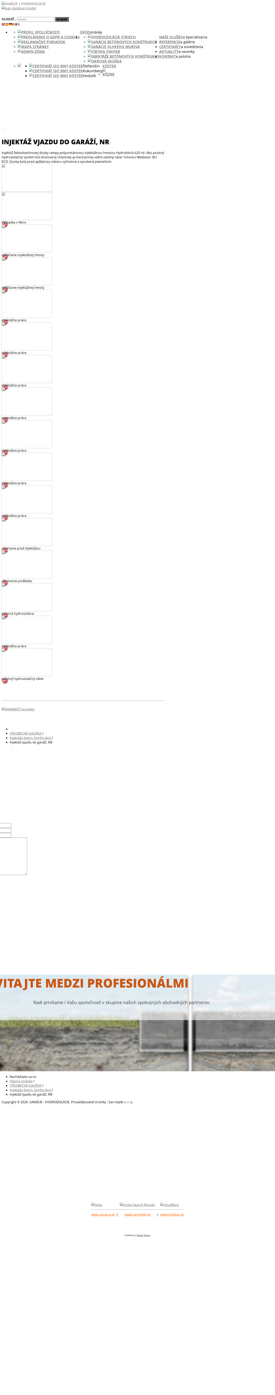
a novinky (187, 51)
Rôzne (108, 74)
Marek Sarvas (143, 1235)
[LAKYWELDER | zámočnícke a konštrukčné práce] (110, 9)
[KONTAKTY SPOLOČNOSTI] (83, 709)
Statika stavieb (105, 51)
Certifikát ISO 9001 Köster (58, 66)
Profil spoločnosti (40, 32)
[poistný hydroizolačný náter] (27, 675)
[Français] (18, 24)
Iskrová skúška (106, 61)
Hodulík (89, 75)
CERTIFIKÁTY (170, 46)
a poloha (183, 56)
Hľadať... (9, 19)
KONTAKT (167, 56)
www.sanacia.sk (103, 1214)
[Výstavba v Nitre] (27, 219)
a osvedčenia (192, 46)
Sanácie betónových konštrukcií (124, 41)
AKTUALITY (169, 51)
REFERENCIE (169, 41)
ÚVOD (85, 32)
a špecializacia (195, 37)
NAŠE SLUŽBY (171, 37)
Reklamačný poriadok (43, 41)
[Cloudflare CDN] (169, 1205)
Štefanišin (91, 66)
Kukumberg (92, 70)
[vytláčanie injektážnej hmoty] (27, 251)
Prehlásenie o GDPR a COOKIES (50, 37)
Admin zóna (33, 51)
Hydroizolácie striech (113, 37)
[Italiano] (14, 24)
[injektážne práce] (27, 316)
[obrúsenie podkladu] (27, 577)
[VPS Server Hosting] (137, 1205)
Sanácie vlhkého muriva (115, 46)
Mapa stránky (35, 46)
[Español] (7, 24)
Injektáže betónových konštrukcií (125, 56)
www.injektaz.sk (172, 1214)
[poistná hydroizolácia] (27, 610)
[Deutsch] (10, 24)
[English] (3, 24)
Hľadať (62, 19)
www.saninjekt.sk (137, 1214)
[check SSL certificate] (96, 1205)
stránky (96, 32)
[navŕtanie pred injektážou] (27, 545)
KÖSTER (109, 66)
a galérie (187, 41)
